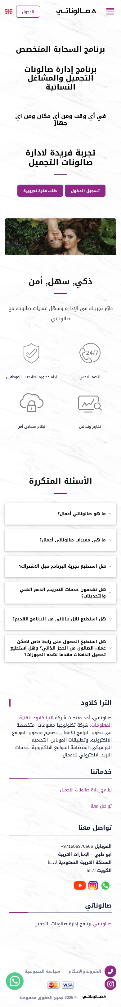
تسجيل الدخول (85, 191)
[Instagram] (110, 984)
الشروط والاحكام (85, 971)
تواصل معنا (101, 806)
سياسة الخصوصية (42, 971)
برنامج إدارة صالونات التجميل (86, 790)
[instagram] (93, 886)
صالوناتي (102, 923)
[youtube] (80, 886)
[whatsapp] (105, 886)
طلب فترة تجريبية (40, 191)
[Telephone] (110, 971)
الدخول (28, 11)
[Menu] (110, 12)
